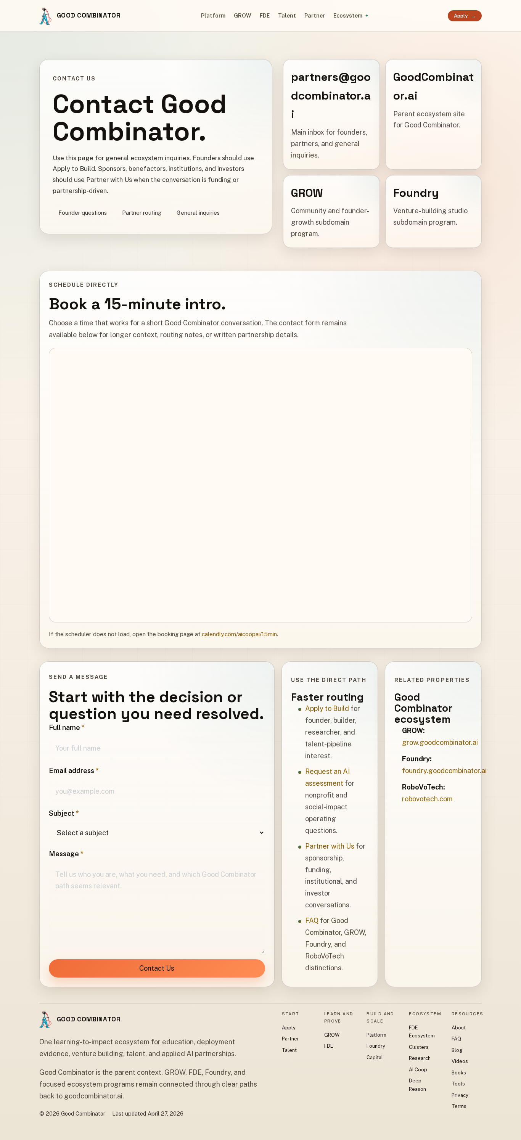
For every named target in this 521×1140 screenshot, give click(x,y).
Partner (314, 16)
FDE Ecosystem (422, 1032)
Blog (457, 1050)
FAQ (311, 921)
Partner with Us (329, 846)
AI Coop (418, 1069)
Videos (460, 1061)
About (459, 1028)
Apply (465, 16)
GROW (242, 16)
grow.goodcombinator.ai (440, 742)
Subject (64, 813)
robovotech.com (427, 799)
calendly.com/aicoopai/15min (239, 634)
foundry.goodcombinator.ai (444, 771)
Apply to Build (327, 708)
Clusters (419, 1047)
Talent (287, 16)
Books (459, 1073)
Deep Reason (417, 1085)
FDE (265, 16)
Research (420, 1058)
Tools (458, 1084)
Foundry (376, 1046)
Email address (74, 771)
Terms (459, 1106)
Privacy (460, 1095)
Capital (375, 1057)
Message (66, 854)
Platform (213, 16)
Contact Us (156, 968)
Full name (67, 728)
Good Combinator (89, 15)
